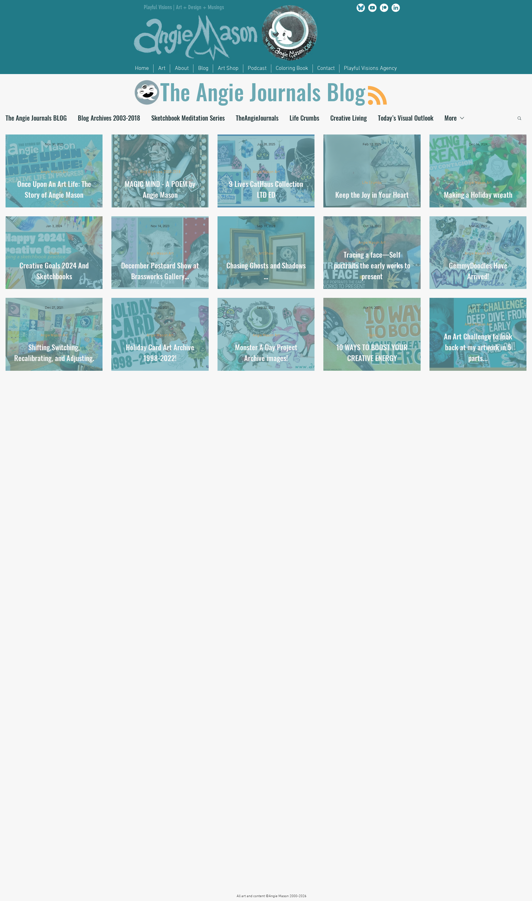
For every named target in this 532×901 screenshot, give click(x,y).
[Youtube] (372, 8)
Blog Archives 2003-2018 (109, 118)
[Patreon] (384, 8)
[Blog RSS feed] (377, 95)
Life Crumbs (304, 118)
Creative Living (348, 118)
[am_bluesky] (361, 8)
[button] (519, 118)
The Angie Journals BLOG (36, 118)
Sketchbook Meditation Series (188, 118)
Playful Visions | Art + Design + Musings (184, 7)
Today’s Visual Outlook (405, 118)
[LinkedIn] (396, 8)
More (450, 118)
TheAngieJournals (257, 118)
